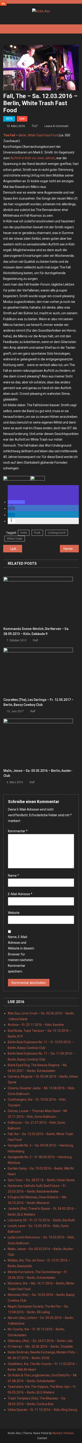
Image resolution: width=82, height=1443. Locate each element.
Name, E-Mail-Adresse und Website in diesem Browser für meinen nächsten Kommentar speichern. (21, 954)
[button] (16, 502)
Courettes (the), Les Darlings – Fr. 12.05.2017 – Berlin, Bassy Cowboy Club (38, 702)
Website (14, 913)
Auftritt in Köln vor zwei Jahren (32, 158)
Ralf (35, 126)
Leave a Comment (56, 126)
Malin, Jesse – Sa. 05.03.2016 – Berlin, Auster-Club (37, 773)
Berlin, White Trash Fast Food (38, 135)
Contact (42, 1438)
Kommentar (18, 831)
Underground (56, 532)
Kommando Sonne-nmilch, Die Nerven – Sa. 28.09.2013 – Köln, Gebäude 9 (36, 631)
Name (13, 875)
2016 (9, 118)
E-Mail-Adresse (20, 894)
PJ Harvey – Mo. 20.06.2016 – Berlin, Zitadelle (40, 1346)
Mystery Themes (63, 1433)
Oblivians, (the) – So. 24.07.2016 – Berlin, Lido (40, 1341)
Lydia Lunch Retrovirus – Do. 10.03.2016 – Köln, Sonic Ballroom (16, 549)
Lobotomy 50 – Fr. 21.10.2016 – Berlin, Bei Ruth (41, 1220)
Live (22, 118)
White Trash (14, 538)
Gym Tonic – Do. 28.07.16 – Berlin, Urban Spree (41, 1180)
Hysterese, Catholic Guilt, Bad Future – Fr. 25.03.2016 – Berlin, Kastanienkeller (71, 549)
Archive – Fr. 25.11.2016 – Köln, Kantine (36, 1025)
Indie (23, 532)
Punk (37, 532)
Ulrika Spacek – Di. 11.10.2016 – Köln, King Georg (42, 1410)
